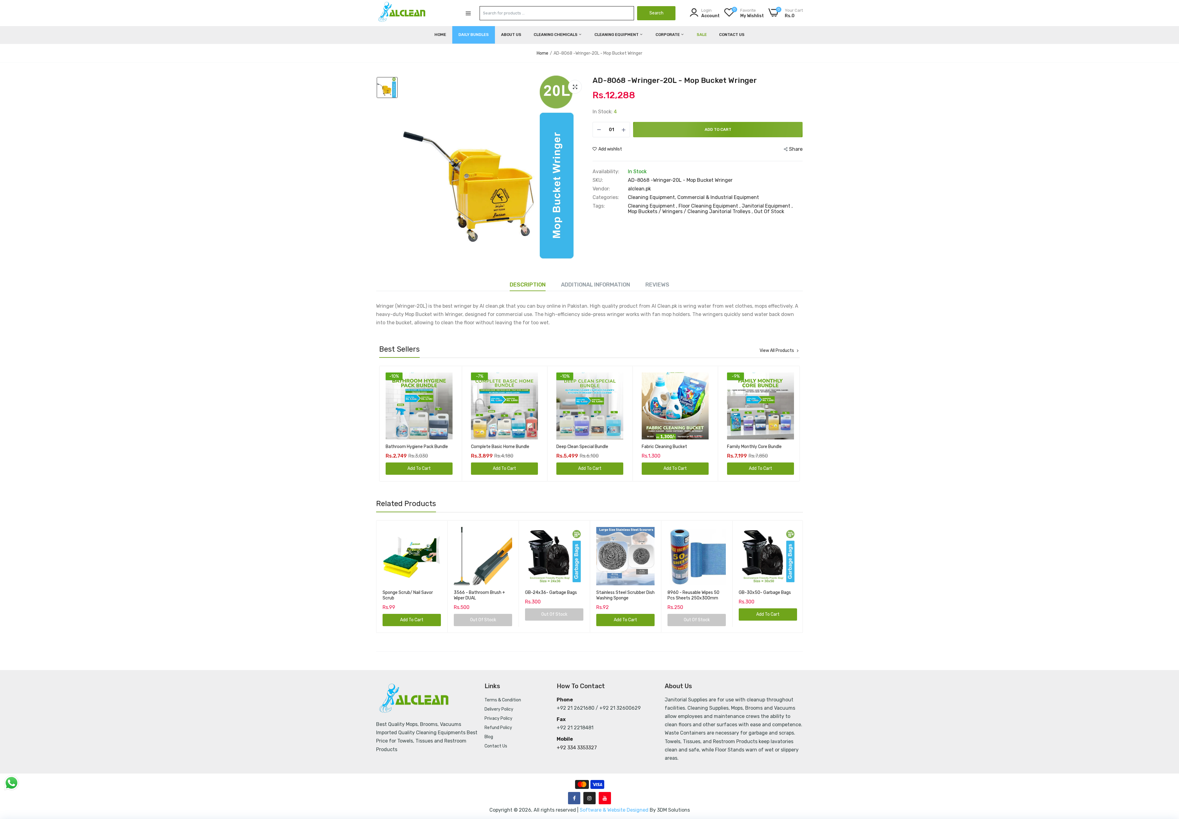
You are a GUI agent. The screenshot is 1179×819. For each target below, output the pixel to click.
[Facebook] (574, 798)
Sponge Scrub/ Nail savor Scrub (408, 595)
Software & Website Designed (615, 810)
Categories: (606, 197)
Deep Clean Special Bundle (497, 446)
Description (528, 284)
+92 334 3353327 (577, 748)
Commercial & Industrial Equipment (718, 197)
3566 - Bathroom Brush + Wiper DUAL (479, 595)
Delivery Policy (498, 709)
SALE (702, 34)
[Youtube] (605, 798)
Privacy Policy (498, 718)
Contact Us (732, 34)
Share (796, 149)
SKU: (598, 180)
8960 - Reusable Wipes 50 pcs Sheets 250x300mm (693, 595)
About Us (511, 34)
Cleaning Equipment (617, 34)
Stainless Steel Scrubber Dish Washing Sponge (625, 595)
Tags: (599, 206)
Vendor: (601, 189)
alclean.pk (639, 189)
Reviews (657, 284)
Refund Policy (498, 727)
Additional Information (595, 284)
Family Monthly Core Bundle (669, 446)
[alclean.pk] (402, 13)
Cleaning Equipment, (652, 197)
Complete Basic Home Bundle (415, 446)
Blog (488, 736)
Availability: (606, 171)
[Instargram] (589, 798)
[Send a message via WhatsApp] (11, 782)
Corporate (668, 34)
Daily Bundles (473, 34)
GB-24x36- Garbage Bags (551, 592)
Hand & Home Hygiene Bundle (756, 446)
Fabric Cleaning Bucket (579, 446)
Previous (395, 423)
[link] (447, 377)
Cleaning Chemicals (556, 34)
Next (784, 423)
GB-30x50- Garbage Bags (765, 592)
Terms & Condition (502, 700)
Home (440, 34)
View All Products (777, 351)
